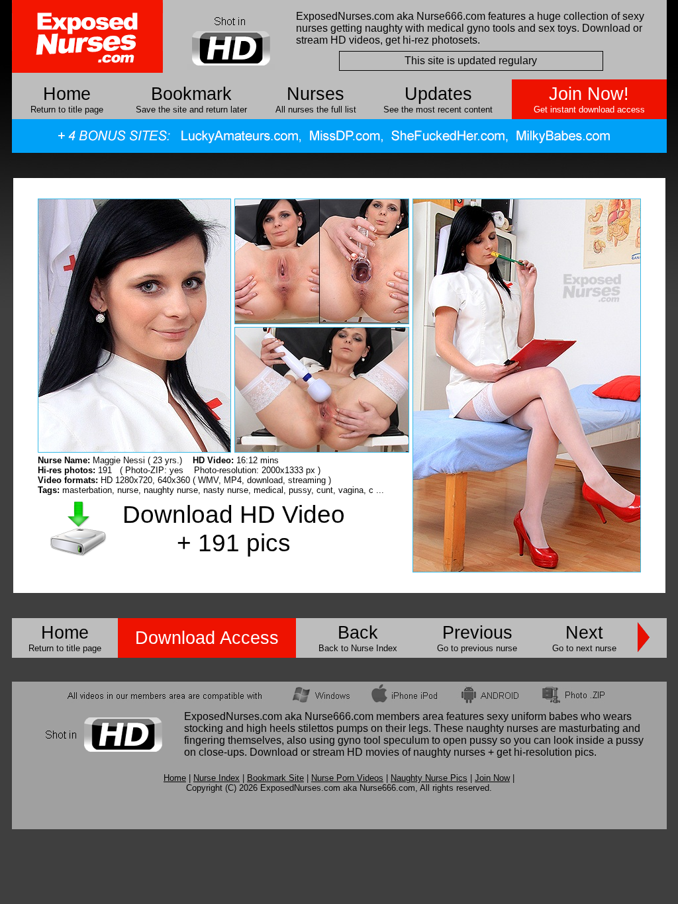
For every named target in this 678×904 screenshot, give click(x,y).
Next (584, 633)
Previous (477, 633)
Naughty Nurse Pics (429, 778)
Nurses (315, 94)
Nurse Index (216, 778)
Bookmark (191, 94)
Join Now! (589, 94)
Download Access (207, 638)
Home (67, 94)
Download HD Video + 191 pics (233, 528)
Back (358, 633)
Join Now (492, 778)
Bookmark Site (275, 778)
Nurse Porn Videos (347, 778)
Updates (438, 94)
